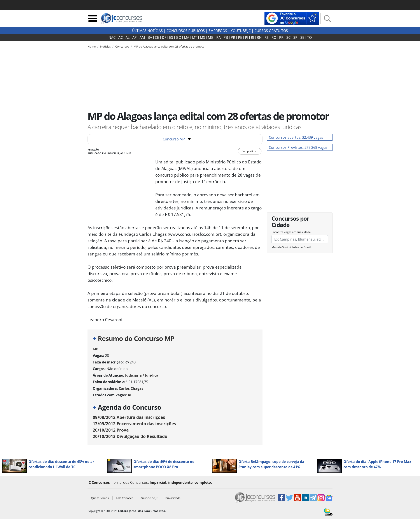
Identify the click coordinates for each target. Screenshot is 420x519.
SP (295, 37)
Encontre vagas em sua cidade (291, 232)
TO (309, 37)
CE (157, 37)
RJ (252, 37)
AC (120, 37)
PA (218, 37)
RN (259, 37)
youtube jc (241, 30)
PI (246, 37)
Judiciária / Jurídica (141, 375)
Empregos (217, 30)
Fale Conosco (124, 498)
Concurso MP (172, 139)
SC (288, 37)
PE (240, 37)
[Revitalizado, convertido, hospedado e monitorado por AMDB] (328, 511)
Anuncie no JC (149, 498)
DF (164, 37)
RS (266, 37)
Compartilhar (250, 151)
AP (134, 37)
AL (128, 37)
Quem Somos (100, 498)
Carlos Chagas (131, 388)
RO (273, 37)
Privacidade (172, 498)
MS (202, 37)
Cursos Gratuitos (271, 30)
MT (194, 37)
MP (95, 349)
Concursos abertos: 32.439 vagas (296, 137)
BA (150, 37)
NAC (112, 37)
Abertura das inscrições (129, 417)
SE (302, 37)
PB (226, 37)
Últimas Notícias (147, 30)
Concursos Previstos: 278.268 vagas (298, 147)
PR (233, 37)
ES (171, 37)
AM (142, 37)
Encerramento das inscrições (134, 424)
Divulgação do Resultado (130, 436)
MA (186, 37)
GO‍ (178, 37)
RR (281, 37)
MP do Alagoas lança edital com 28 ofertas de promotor (170, 46)
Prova (111, 430)
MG (211, 37)
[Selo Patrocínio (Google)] (291, 18)
